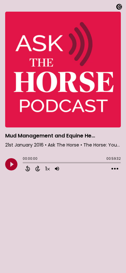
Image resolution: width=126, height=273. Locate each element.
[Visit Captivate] (119, 8)
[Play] (11, 164)
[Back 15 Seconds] (28, 168)
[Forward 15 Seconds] (38, 168)
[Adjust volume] (57, 168)
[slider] (24, 163)
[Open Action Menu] (115, 169)
